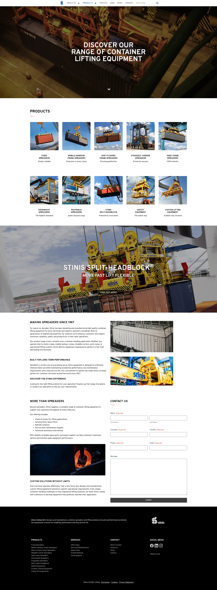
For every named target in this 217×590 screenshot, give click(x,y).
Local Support (76, 556)
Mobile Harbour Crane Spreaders (44, 548)
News (119, 3)
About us (114, 548)
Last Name (153, 422)
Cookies (114, 582)
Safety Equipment (38, 566)
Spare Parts (75, 550)
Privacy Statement (126, 582)
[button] (108, 269)
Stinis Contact (115, 545)
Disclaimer (105, 582)
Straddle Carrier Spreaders (41, 553)
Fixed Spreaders (37, 545)
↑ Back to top (155, 554)
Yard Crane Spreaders (39, 556)
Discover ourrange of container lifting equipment (108, 52)
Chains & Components (40, 571)
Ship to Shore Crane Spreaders (43, 550)
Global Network (77, 553)
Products (88, 3)
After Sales (75, 545)
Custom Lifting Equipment (41, 569)
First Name (114, 422)
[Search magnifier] (157, 3)
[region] (108, 50)
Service (103, 3)
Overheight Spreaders (40, 558)
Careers (113, 553)
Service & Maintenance (80, 548)
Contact (129, 3)
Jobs (112, 3)
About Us (71, 3)
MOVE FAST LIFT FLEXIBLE (108, 275)
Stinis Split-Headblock (108, 267)
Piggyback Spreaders (39, 561)
